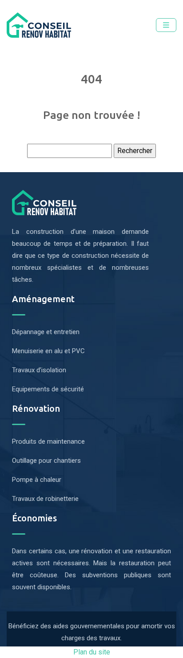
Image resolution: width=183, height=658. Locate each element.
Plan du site (91, 652)
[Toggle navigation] (166, 25)
